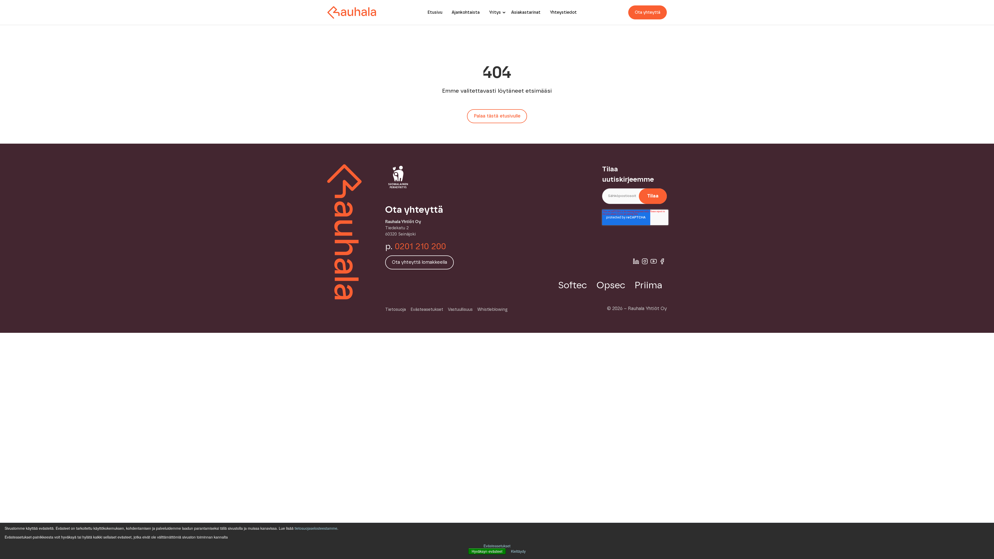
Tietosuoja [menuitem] (395, 309)
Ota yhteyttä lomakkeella (419, 262)
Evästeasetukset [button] (497, 545)
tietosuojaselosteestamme (316, 528)
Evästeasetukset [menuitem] (427, 309)
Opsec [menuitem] (610, 285)
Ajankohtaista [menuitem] (466, 12)
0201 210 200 (420, 246)
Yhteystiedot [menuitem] (563, 12)
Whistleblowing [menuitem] (492, 309)
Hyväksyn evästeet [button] (487, 551)
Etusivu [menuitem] (435, 12)
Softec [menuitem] (572, 285)
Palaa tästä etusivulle (497, 116)
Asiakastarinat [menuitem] (525, 12)
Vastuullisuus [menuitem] (460, 309)
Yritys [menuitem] (495, 12)
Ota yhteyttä (647, 12)
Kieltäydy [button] (518, 551)
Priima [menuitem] (648, 285)
